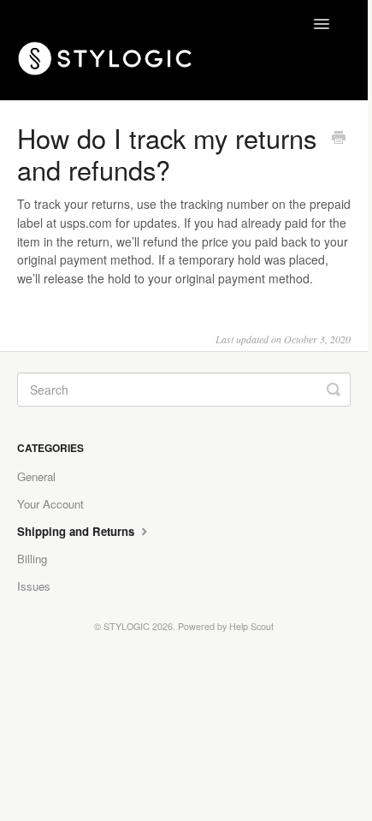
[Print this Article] (338, 138)
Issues (33, 586)
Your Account (50, 504)
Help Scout (251, 626)
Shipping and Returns (77, 531)
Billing (32, 558)
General (36, 476)
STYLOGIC (126, 626)
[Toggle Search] (333, 389)
